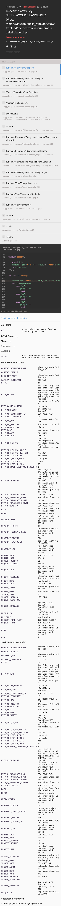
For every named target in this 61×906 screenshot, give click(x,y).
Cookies (5, 346)
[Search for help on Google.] (7, 46)
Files (3, 341)
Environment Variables (13, 642)
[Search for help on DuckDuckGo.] (11, 46)
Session (5, 351)
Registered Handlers (12, 898)
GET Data (6, 324)
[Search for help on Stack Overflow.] (15, 46)
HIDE (17, 53)
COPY (9, 53)
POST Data (7, 336)
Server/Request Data (12, 362)
